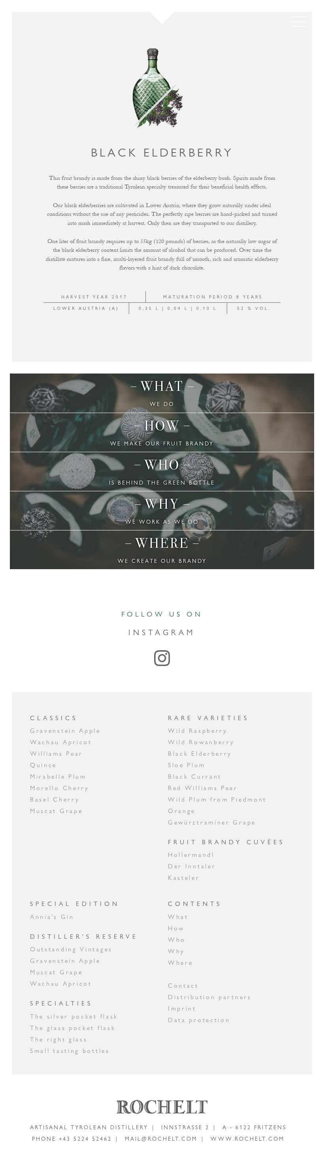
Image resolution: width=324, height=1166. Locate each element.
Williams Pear (56, 753)
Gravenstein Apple (65, 730)
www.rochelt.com (247, 1138)
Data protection (199, 1020)
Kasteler (184, 877)
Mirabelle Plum (58, 776)
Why (176, 951)
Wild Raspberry (198, 730)
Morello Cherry (59, 788)
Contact (183, 985)
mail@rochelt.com (161, 1138)
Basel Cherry (54, 799)
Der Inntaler (192, 866)
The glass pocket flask (72, 1028)
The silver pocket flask (74, 1016)
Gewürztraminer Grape (212, 822)
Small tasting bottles (70, 1051)
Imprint (182, 1008)
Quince (43, 765)
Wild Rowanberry (201, 742)
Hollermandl (191, 854)
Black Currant (195, 776)
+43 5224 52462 (85, 1138)
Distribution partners (210, 997)
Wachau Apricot (61, 742)
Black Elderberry (200, 753)
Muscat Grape (56, 811)
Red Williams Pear (203, 788)
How (176, 928)
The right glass (59, 1039)
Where (180, 962)
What (178, 917)
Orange (182, 811)
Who (177, 939)
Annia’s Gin (52, 917)
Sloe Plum (186, 765)
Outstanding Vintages (71, 949)
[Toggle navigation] (299, 22)
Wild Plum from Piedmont (217, 799)
